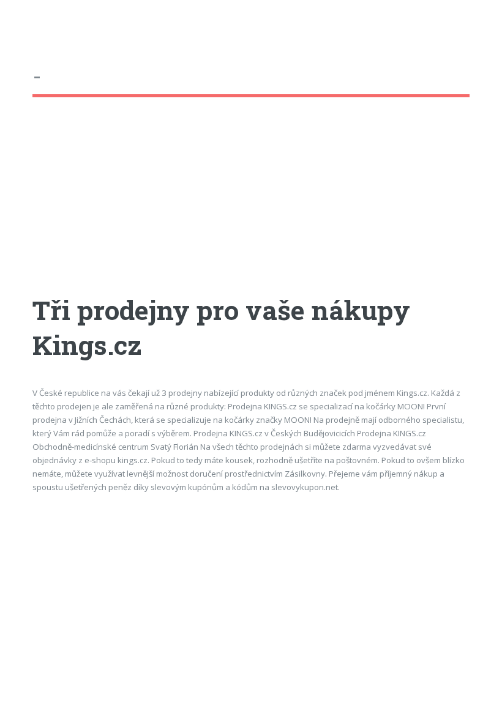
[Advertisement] (250, 207)
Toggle (22, 23)
